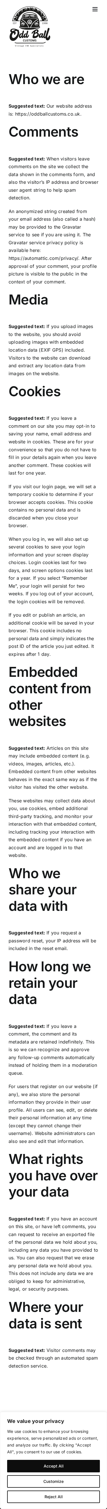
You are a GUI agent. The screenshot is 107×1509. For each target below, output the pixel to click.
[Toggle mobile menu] (95, 9)
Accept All (54, 1466)
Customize (53, 1481)
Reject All (54, 1496)
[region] (53, 1460)
